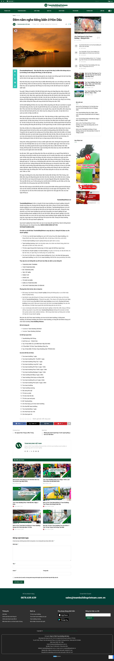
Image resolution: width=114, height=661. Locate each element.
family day (40, 248)
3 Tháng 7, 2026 (19, 506)
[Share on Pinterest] (15, 82)
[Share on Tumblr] (15, 79)
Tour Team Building (49, 476)
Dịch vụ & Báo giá (18, 476)
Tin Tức (18, 15)
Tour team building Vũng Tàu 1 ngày (32, 361)
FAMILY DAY (25, 275)
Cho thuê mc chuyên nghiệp (30, 250)
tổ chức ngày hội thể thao (51, 248)
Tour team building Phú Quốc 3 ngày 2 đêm (34, 382)
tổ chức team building (32, 211)
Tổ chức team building (28, 241)
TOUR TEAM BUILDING (28, 267)
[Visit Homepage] (55, 5)
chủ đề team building (30, 319)
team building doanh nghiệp (28, 213)
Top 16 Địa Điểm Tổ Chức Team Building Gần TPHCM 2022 (38, 349)
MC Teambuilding (27, 401)
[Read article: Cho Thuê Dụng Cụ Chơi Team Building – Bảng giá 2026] (87, 25)
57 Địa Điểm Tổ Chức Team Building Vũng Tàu (35, 346)
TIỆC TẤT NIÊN (26, 272)
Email (15, 570)
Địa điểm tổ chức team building (42, 301)
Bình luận (15, 544)
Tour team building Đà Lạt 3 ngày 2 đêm (33, 380)
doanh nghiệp (43, 292)
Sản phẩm (61, 10)
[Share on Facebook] (15, 71)
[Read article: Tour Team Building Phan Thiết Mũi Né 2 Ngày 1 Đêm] (27, 494)
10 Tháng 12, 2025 (50, 506)
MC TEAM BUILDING (28, 269)
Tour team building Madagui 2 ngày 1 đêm (34, 372)
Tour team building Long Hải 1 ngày (32, 364)
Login (111, 1)
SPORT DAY (25, 277)
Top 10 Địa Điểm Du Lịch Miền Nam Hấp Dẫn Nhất (36, 343)
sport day (61, 248)
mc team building (43, 250)
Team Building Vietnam (37, 321)
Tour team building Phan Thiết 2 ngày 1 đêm (34, 369)
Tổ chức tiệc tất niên (28, 396)
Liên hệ (102, 10)
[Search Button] (108, 1)
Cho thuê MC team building (29, 406)
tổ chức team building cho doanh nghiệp (53, 203)
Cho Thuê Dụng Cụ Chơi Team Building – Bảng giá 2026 (83, 37)
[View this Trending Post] (13, 506)
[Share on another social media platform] (15, 86)
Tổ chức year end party (28, 398)
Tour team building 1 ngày (29, 356)
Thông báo (89, 10)
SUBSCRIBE (10, 1)
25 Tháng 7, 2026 (47, 483)
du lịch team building (35, 236)
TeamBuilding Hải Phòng (29, 338)
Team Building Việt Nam (35, 328)
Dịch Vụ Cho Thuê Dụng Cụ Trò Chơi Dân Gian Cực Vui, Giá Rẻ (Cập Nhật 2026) (93, 75)
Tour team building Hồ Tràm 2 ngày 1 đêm (34, 367)
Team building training (28, 243)
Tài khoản (75, 10)
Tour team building (27, 385)
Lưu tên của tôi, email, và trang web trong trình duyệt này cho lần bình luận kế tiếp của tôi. (36, 577)
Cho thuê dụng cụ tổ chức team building (33, 403)
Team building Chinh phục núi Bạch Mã (33, 377)
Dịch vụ (49, 10)
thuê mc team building (43, 255)
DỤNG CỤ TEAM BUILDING (29, 283)
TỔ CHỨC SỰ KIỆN (27, 280)
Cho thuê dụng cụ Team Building (52, 499)
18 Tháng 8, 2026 (17, 483)
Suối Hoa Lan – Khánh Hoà (29, 341)
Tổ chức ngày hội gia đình (29, 248)
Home (14, 15)
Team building (22, 10)
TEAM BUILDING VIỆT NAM (23, 24)
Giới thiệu (37, 10)
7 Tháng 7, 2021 (35, 24)
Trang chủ (7, 10)
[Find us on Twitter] (3, 1)
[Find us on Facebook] (1, 1)
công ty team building (47, 215)
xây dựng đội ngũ (50, 223)
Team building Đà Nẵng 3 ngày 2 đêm (32, 375)
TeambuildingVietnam (26, 70)
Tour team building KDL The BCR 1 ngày (33, 359)
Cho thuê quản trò (27, 414)
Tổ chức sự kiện (26, 393)
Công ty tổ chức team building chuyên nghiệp (66, 631)
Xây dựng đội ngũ (27, 390)
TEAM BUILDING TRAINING (29, 264)
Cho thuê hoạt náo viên (28, 411)
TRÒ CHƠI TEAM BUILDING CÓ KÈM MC (33, 285)
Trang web (45, 570)
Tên (14, 563)
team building (62, 236)
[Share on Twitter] (15, 75)
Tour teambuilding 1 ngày (29, 409)
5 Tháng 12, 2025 (49, 529)
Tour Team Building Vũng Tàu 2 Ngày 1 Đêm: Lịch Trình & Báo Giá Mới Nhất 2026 (93, 84)
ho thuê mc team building (44, 319)
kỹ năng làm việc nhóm (45, 205)
